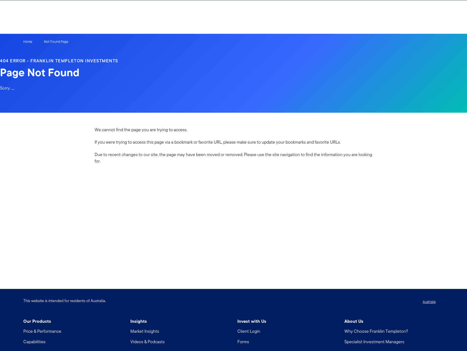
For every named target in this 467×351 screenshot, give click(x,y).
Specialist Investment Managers (374, 342)
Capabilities (34, 342)
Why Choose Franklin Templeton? (376, 331)
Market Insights (144, 331)
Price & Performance (42, 331)
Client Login (248, 331)
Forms (243, 342)
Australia (429, 301)
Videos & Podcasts (147, 342)
